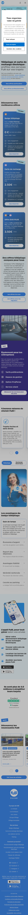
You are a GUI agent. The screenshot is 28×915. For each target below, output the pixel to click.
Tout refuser (10, 39)
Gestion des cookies (14, 49)
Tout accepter (11, 44)
